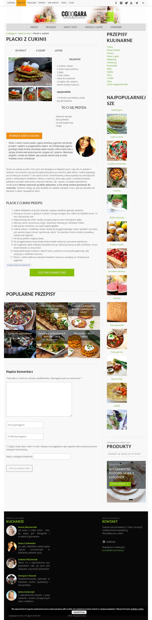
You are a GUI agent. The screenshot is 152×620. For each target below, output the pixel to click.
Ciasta (110, 46)
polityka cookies (137, 609)
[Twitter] (126, 3)
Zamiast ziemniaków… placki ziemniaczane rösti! (84, 309)
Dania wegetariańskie (117, 84)
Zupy (109, 81)
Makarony (112, 59)
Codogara (11, 33)
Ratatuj (20, 306)
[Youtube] (131, 3)
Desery (110, 53)
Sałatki (110, 71)
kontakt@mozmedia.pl (113, 550)
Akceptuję (79, 612)
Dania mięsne (113, 50)
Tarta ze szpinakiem (20, 333)
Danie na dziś (24, 33)
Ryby (109, 68)
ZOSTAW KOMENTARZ (52, 272)
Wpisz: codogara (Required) (19, 456)
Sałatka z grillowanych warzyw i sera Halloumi (51, 336)
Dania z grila (113, 56)
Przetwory (112, 62)
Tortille (110, 78)
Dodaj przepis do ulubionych (18, 265)
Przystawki (112, 65)
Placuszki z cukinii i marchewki (52, 308)
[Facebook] (115, 3)
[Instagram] (121, 3)
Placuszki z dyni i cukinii (84, 335)
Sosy (109, 75)
